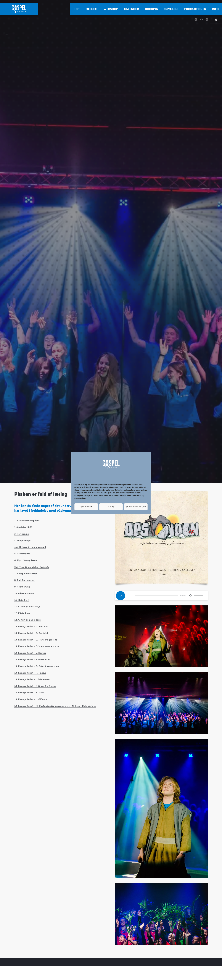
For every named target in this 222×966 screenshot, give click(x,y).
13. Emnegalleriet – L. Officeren (31, 699)
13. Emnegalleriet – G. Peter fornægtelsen (36, 666)
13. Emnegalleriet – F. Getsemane (32, 659)
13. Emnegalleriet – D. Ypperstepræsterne (36, 646)
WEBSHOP (110, 9)
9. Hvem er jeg (22, 586)
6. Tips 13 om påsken (25, 560)
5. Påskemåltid (22, 553)
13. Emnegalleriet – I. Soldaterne (32, 679)
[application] (161, 595)
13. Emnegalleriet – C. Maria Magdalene (35, 639)
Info (215, 9)
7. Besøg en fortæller (25, 573)
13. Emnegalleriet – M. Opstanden (32, 706)
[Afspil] (120, 595)
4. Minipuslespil (22, 540)
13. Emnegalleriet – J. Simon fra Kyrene (35, 686)
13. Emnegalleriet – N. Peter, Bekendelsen (73, 706)
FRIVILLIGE (171, 9)
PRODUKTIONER (195, 9)
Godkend (86, 506)
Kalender (131, 9)
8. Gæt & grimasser (24, 580)
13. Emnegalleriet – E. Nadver (30, 653)
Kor (77, 9)
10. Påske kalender (24, 593)
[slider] (198, 595)
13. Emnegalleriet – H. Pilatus (30, 672)
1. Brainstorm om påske (27, 520)
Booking (151, 9)
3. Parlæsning (21, 533)
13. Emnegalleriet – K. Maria (29, 692)
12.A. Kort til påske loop (27, 619)
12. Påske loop (22, 613)
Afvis (111, 506)
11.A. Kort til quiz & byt (27, 606)
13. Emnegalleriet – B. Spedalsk (31, 633)
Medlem (91, 9)
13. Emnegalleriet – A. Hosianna (31, 626)
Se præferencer (136, 506)
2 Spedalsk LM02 (23, 527)
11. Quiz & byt (21, 600)
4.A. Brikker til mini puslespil (30, 547)
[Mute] (190, 595)
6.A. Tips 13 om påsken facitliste (31, 567)
